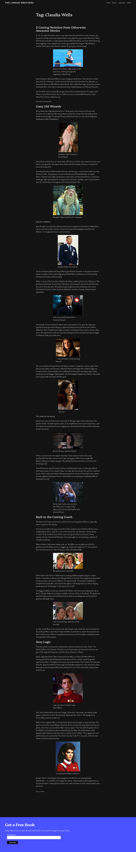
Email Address (11, 835)
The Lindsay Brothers (19, 2)
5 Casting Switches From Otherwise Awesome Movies (61, 29)
